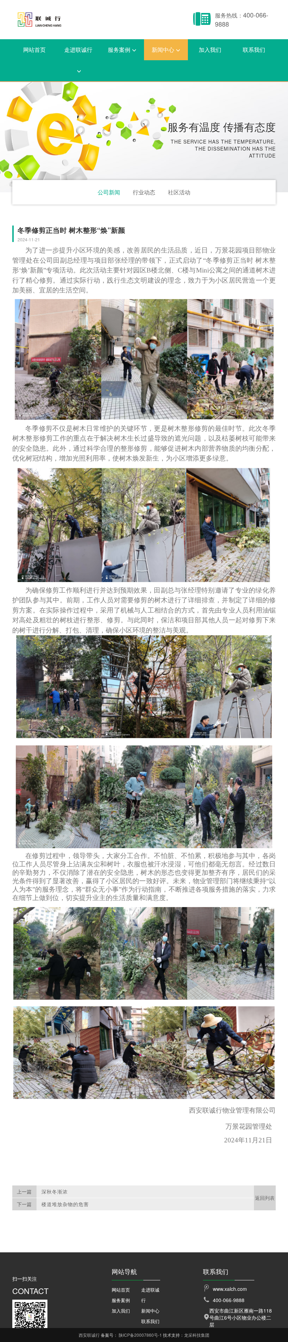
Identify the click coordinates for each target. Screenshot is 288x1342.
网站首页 (34, 50)
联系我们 (254, 50)
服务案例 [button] (119, 50)
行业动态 (144, 192)
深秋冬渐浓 (54, 1191)
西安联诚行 (89, 1335)
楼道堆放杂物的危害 (65, 1204)
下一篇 (24, 1204)
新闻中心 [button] (163, 50)
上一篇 (24, 1191)
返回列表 (265, 1197)
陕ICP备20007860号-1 (140, 1335)
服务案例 (121, 1300)
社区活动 (179, 192)
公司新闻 (109, 192)
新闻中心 (150, 1310)
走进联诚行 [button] (78, 50)
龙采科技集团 (196, 1335)
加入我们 (210, 50)
